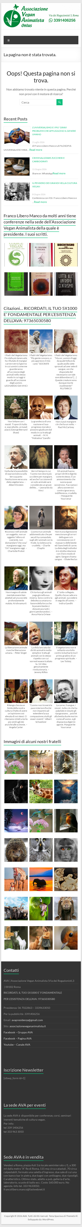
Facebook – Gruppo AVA (18, 1032)
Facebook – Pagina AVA (18, 1038)
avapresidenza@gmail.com (27, 1020)
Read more (35, 149)
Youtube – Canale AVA (17, 1044)
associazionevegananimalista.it (28, 1026)
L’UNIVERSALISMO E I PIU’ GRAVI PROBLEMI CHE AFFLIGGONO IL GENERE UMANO (54, 131)
